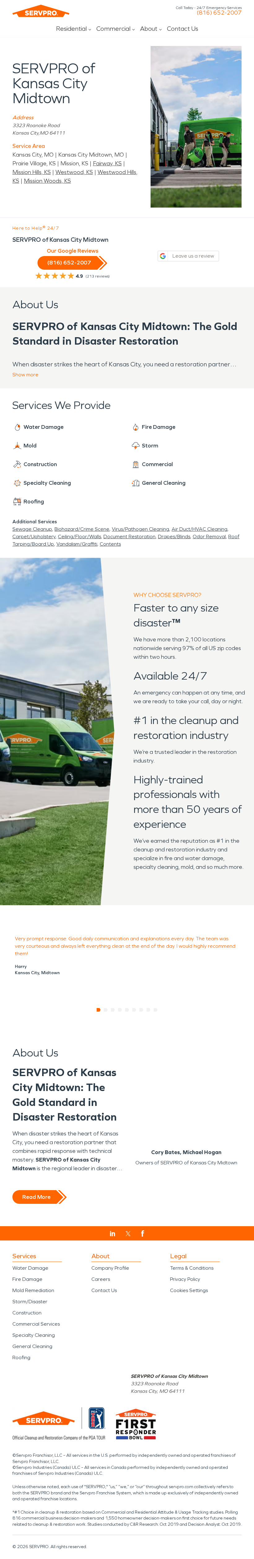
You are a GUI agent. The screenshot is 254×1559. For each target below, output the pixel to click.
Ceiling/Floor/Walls (79, 536)
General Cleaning (32, 1346)
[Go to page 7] (141, 1009)
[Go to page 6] (134, 1009)
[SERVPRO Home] (40, 11)
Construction (27, 1313)
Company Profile (110, 1268)
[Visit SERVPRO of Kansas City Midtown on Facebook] (142, 1233)
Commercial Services (36, 1324)
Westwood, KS (74, 172)
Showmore (25, 375)
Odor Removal (209, 536)
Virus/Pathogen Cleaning (140, 529)
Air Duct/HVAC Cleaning (199, 529)
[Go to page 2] (105, 1009)
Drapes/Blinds (174, 536)
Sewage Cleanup (32, 529)
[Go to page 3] (112, 1009)
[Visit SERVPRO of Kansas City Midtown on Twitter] (128, 1233)
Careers (100, 1279)
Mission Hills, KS (31, 172)
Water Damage (30, 1268)
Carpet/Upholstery (33, 536)
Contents (110, 544)
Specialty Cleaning (33, 1335)
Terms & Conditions (191, 1268)
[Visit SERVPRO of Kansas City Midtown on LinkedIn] (112, 1233)
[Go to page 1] (98, 1009)
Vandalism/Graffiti (76, 544)
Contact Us (182, 28)
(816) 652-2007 (219, 12)
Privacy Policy (185, 1279)
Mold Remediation (33, 1290)
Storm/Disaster (29, 1302)
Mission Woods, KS (47, 180)
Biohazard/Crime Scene (82, 529)
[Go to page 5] (127, 1009)
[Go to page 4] (120, 1009)
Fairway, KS (107, 163)
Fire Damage (27, 1279)
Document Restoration (129, 536)
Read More (36, 1197)
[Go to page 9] (155, 1009)
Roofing (21, 1357)
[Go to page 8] (148, 1009)
